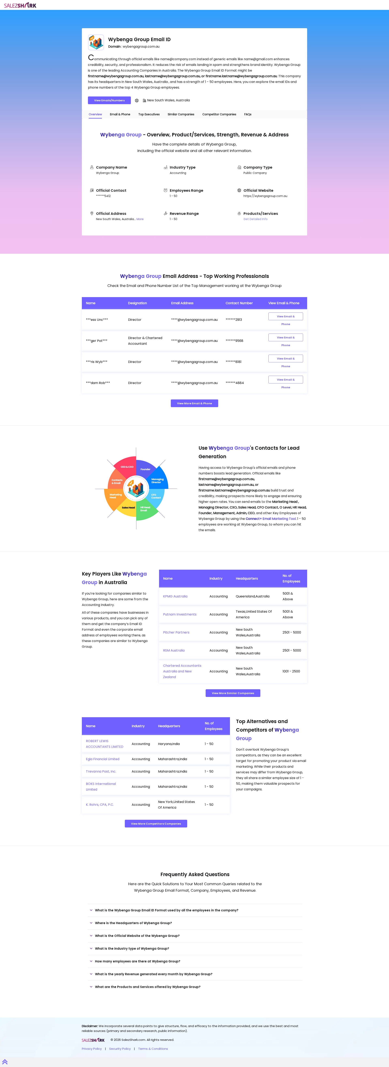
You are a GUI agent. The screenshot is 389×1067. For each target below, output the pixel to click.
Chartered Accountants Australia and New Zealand (182, 671)
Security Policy (120, 1049)
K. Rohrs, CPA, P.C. (100, 804)
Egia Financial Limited (102, 759)
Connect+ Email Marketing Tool (271, 518)
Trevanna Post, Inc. (101, 771)
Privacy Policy (92, 1049)
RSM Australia (174, 650)
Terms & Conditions (153, 1049)
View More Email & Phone (194, 403)
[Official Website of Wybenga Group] (137, 100)
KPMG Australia (175, 596)
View (286, 317)
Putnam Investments (180, 614)
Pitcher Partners (176, 632)
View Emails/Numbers (109, 100)
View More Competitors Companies (156, 824)
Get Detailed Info (256, 219)
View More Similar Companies (233, 693)
